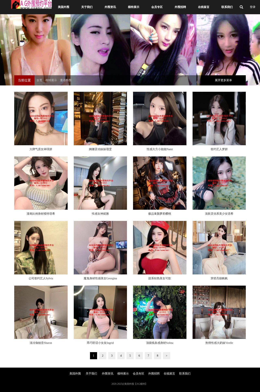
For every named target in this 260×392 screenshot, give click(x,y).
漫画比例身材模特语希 (41, 213)
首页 (39, 80)
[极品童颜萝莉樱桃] (159, 183)
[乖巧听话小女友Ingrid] (100, 312)
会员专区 (157, 7)
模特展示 (133, 7)
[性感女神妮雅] (100, 183)
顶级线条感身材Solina (159, 342)
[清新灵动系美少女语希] (219, 183)
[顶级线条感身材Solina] (159, 312)
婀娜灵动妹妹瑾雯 (100, 149)
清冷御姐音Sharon (41, 342)
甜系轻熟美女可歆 (159, 278)
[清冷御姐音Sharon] (41, 312)
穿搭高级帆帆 (219, 278)
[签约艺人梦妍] (219, 118)
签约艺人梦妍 (219, 149)
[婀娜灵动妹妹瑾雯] (100, 118)
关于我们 (87, 7)
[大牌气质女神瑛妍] (41, 118)
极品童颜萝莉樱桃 (159, 213)
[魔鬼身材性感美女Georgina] (100, 247)
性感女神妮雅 (100, 213)
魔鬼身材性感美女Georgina (100, 278)
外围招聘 (180, 7)
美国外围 (63, 7)
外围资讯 (110, 7)
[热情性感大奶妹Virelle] (219, 312)
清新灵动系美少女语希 (219, 213)
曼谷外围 (66, 80)
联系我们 (227, 7)
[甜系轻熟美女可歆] (159, 247)
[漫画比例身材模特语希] (41, 183)
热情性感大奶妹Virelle (219, 342)
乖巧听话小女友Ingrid (100, 342)
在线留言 (203, 7)
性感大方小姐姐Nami (160, 149)
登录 (253, 7)
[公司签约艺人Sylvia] (41, 247)
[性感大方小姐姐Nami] (159, 118)
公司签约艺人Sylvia (41, 278)
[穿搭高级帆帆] (219, 247)
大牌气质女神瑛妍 (40, 149)
